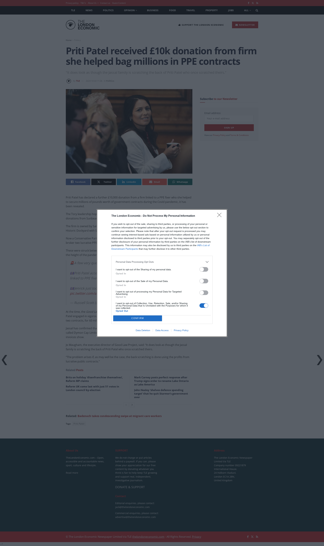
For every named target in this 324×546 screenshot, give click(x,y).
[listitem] (162, 262)
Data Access (162, 330)
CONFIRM (137, 318)
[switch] (203, 269)
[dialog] (162, 273)
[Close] (220, 216)
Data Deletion (143, 330)
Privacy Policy (181, 330)
